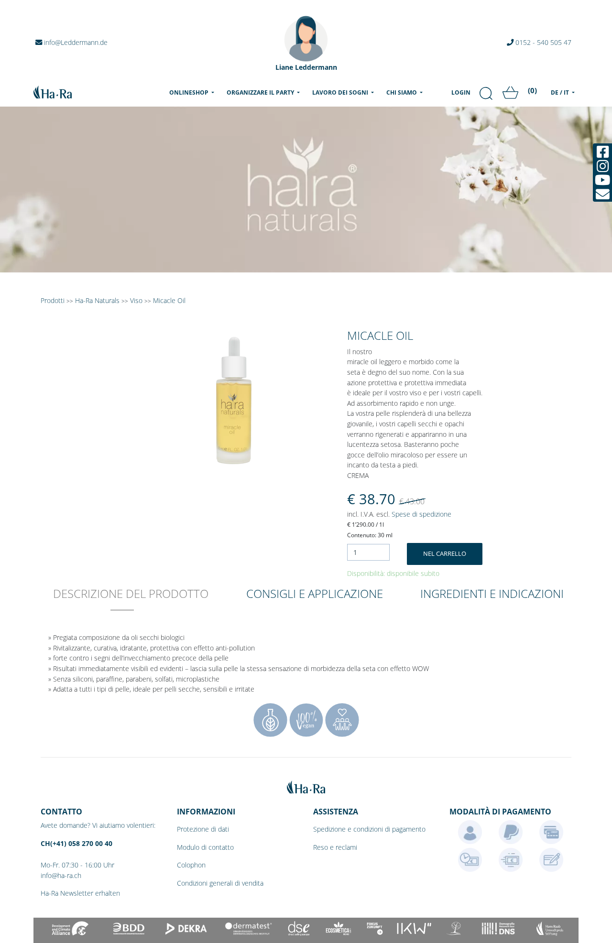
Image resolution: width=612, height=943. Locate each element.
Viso (136, 300)
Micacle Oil (169, 300)
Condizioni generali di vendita (220, 883)
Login (460, 92)
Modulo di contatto (205, 847)
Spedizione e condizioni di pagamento (369, 829)
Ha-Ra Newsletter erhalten (80, 893)
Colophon (191, 864)
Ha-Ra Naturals (98, 300)
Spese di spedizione (421, 514)
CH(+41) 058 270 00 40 (76, 843)
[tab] (130, 600)
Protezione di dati (203, 829)
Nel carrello (444, 553)
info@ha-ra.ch (61, 875)
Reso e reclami (335, 847)
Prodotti (53, 300)
